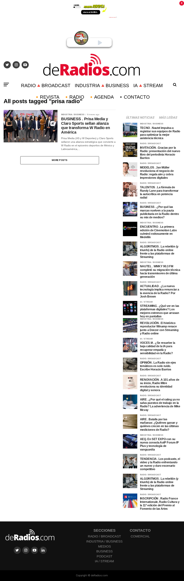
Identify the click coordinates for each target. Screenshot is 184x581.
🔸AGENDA (101, 97)
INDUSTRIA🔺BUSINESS (102, 85)
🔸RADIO (74, 97)
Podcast (104, 556)
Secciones (104, 530)
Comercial (140, 536)
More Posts (60, 160)
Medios (104, 546)
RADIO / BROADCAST (104, 536)
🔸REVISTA (46, 97)
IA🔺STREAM (148, 85)
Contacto (140, 530)
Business (104, 551)
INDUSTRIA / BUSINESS (104, 541)
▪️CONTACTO (134, 97)
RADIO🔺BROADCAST (45, 85)
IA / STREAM (104, 561)
